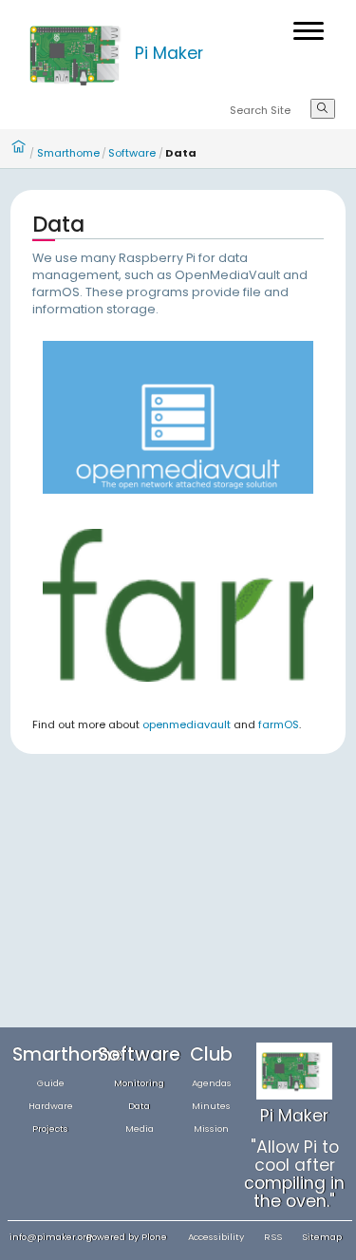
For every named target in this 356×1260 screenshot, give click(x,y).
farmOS (278, 724)
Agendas (212, 1083)
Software (132, 153)
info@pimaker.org (50, 1237)
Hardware (50, 1106)
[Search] (322, 109)
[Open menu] (308, 31)
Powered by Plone (126, 1237)
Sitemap (322, 1237)
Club (211, 1054)
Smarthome (68, 153)
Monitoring (139, 1083)
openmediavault (186, 724)
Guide (51, 1083)
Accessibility (216, 1237)
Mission (211, 1128)
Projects (50, 1128)
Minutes (211, 1106)
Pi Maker (169, 53)
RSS (273, 1237)
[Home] (78, 53)
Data (139, 1106)
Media (139, 1128)
